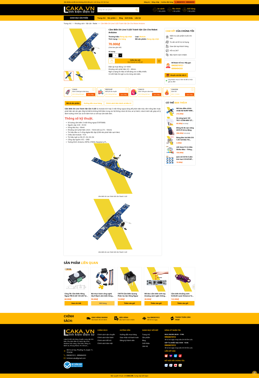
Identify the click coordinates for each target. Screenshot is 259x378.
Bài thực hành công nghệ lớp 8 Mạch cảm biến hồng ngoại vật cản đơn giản (101, 295)
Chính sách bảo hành (105, 337)
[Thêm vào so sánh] (86, 273)
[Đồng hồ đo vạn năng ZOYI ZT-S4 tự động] (170, 130)
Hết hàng (103, 303)
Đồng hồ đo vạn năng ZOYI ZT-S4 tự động (185, 129)
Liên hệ (138, 18)
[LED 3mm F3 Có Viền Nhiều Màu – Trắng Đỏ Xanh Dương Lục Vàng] (170, 150)
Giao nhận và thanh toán (129, 337)
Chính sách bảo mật (105, 343)
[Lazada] (170, 356)
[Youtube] (175, 365)
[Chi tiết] (93, 89)
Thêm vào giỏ (129, 303)
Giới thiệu (129, 18)
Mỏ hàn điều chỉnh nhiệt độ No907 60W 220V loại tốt (184, 109)
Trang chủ (101, 18)
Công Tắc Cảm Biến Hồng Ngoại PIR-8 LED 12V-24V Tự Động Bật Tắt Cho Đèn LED (75, 295)
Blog (121, 18)
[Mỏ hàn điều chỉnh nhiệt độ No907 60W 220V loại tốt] (170, 111)
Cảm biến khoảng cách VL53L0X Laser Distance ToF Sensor (182, 295)
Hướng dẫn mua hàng (128, 334)
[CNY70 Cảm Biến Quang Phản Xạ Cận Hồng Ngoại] (129, 279)
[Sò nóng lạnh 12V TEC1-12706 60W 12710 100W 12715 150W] (170, 121)
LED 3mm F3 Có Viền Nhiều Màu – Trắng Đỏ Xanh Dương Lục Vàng (184, 148)
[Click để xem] (84, 49)
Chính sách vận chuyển (106, 334)
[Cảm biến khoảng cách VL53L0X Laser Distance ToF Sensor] (183, 279)
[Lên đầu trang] (255, 368)
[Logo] (79, 10)
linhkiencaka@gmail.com (76, 358)
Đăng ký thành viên (127, 340)
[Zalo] (166, 365)
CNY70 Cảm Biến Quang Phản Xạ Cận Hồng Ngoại (128, 295)
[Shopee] (166, 356)
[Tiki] (175, 356)
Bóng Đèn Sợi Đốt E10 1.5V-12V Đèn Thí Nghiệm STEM (185, 138)
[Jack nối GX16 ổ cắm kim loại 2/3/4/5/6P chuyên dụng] (170, 160)
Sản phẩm (111, 18)
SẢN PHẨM (81, 263)
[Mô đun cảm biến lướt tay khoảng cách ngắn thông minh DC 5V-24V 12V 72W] (156, 279)
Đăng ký (147, 2)
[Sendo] (180, 356)
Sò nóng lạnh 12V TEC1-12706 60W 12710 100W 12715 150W (185, 119)
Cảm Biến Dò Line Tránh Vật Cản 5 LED (80, 109)
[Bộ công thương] (73, 365)
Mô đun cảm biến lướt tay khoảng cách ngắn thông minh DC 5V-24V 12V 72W (155, 295)
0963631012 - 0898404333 (185, 2)
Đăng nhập (155, 2)
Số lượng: (112, 51)
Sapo (146, 376)
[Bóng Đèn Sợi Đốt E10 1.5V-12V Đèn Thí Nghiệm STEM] (170, 140)
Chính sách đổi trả (104, 340)
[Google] (180, 365)
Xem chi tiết (76, 303)
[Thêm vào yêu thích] (159, 61)
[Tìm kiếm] (137, 10)
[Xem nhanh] (86, 276)
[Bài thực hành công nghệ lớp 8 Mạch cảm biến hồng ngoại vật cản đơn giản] (103, 279)
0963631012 (170, 337)
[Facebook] (170, 365)
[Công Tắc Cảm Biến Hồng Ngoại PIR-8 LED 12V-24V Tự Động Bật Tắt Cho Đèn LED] (76, 279)
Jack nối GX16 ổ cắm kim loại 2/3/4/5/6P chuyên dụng (184, 158)
